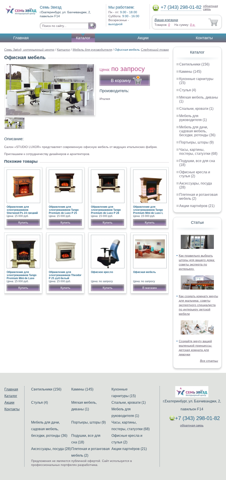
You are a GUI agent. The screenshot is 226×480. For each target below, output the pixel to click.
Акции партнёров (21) (197, 206)
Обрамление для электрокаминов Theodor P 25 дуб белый (65, 275)
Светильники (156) (194, 64)
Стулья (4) (187, 90)
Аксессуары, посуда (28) (51, 449)
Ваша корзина (166, 20)
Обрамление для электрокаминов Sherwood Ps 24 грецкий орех (22, 211)
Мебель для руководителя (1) (193, 118)
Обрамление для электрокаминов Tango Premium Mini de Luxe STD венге (21, 277)
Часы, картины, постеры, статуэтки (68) (198, 151)
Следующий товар (155, 49)
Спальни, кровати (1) (196, 108)
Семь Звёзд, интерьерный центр (29, 49)
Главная (21, 38)
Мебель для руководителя (92, 49)
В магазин (149, 287)
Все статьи (209, 360)
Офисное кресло (102, 272)
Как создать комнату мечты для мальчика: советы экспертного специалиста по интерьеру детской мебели (198, 305)
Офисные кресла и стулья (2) (194, 174)
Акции (143, 38)
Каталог (83, 38)
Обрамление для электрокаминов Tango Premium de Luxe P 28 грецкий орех (106, 211)
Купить (23, 222)
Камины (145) (190, 71)
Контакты (204, 38)
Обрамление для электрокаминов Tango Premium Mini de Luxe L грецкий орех (148, 211)
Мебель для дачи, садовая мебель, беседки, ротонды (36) (197, 131)
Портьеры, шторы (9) (196, 142)
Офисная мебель (144, 272)
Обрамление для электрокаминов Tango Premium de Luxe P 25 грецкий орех (64, 211)
